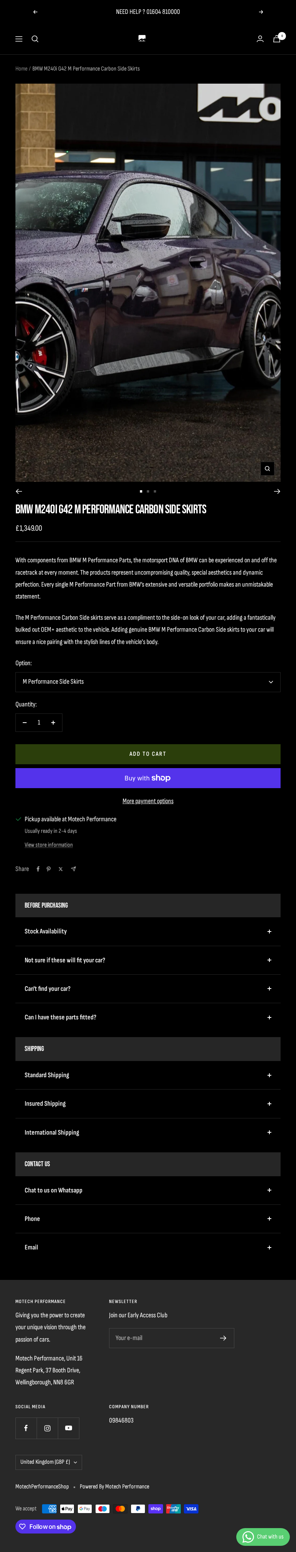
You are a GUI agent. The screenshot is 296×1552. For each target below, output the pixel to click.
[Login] (260, 38)
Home (21, 68)
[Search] (35, 38)
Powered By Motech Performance (114, 1486)
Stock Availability (46, 931)
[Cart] (277, 38)
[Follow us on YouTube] (68, 1428)
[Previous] (18, 491)
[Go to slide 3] (155, 491)
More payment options (148, 801)
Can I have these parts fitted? (60, 1017)
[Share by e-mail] (73, 868)
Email (31, 1247)
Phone (32, 1219)
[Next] (277, 491)
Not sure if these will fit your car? (65, 960)
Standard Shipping (47, 1075)
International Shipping (52, 1132)
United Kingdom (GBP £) (45, 1462)
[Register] (223, 1338)
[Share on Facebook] (38, 869)
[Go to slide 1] (141, 491)
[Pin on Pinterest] (48, 869)
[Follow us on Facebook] (26, 1428)
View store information (49, 845)
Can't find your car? (48, 989)
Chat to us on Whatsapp (53, 1190)
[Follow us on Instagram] (47, 1428)
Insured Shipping (45, 1104)
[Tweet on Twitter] (60, 869)
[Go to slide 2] (148, 491)
